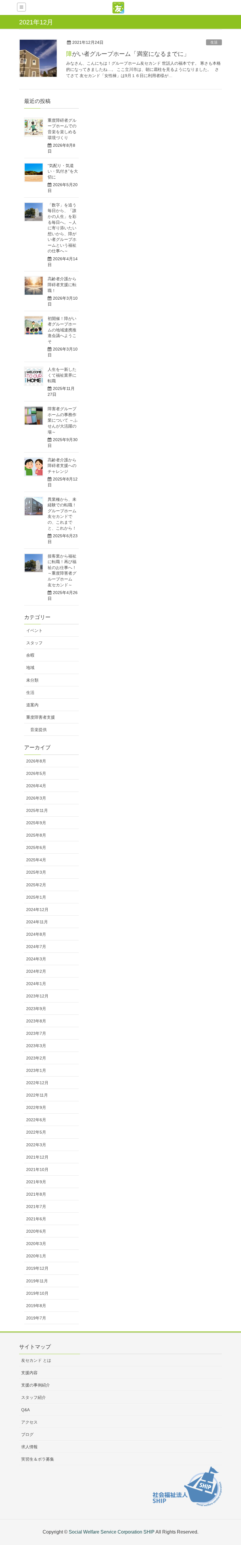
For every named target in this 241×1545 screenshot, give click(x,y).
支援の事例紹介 (35, 1385)
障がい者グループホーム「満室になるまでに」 (128, 54)
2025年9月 (36, 822)
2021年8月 (36, 1194)
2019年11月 (37, 1281)
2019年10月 (37, 1293)
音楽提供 (38, 729)
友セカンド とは (36, 1360)
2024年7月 (36, 946)
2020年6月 (36, 1231)
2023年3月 (36, 1045)
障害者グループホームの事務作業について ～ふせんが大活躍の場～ (63, 420)
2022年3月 (36, 1144)
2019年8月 (36, 1305)
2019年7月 (36, 1318)
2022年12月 (37, 1082)
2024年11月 (37, 922)
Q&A (25, 1409)
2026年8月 (36, 761)
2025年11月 (37, 810)
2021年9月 (36, 1181)
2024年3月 (36, 959)
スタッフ (34, 642)
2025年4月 (36, 859)
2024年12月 (37, 909)
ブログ (27, 1434)
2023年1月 (36, 1070)
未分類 (32, 680)
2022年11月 (37, 1095)
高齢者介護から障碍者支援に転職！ (62, 284)
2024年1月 (36, 983)
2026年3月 (36, 798)
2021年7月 (36, 1206)
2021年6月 (36, 1219)
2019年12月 (37, 1268)
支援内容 (29, 1372)
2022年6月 (36, 1119)
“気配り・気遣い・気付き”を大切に (63, 171)
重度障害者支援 (40, 717)
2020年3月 (36, 1243)
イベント (34, 630)
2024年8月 (36, 934)
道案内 (32, 705)
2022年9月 (36, 1107)
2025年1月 (36, 897)
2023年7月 (36, 1033)
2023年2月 (36, 1058)
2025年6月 (36, 847)
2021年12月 (37, 1157)
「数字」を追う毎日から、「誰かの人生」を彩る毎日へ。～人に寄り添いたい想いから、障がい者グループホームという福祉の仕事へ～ (62, 228)
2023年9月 (36, 1008)
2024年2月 (36, 971)
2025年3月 (36, 872)
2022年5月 (36, 1132)
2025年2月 (36, 884)
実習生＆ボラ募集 (37, 1459)
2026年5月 (36, 773)
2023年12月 (37, 996)
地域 (30, 667)
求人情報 (29, 1446)
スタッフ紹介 (33, 1397)
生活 (213, 42)
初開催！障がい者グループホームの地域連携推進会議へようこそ (62, 330)
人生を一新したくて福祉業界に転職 (62, 375)
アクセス (29, 1422)
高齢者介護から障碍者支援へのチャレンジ (62, 466)
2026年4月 (36, 785)
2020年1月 (36, 1256)
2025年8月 (36, 835)
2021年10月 (37, 1169)
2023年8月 (36, 1021)
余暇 (30, 655)
